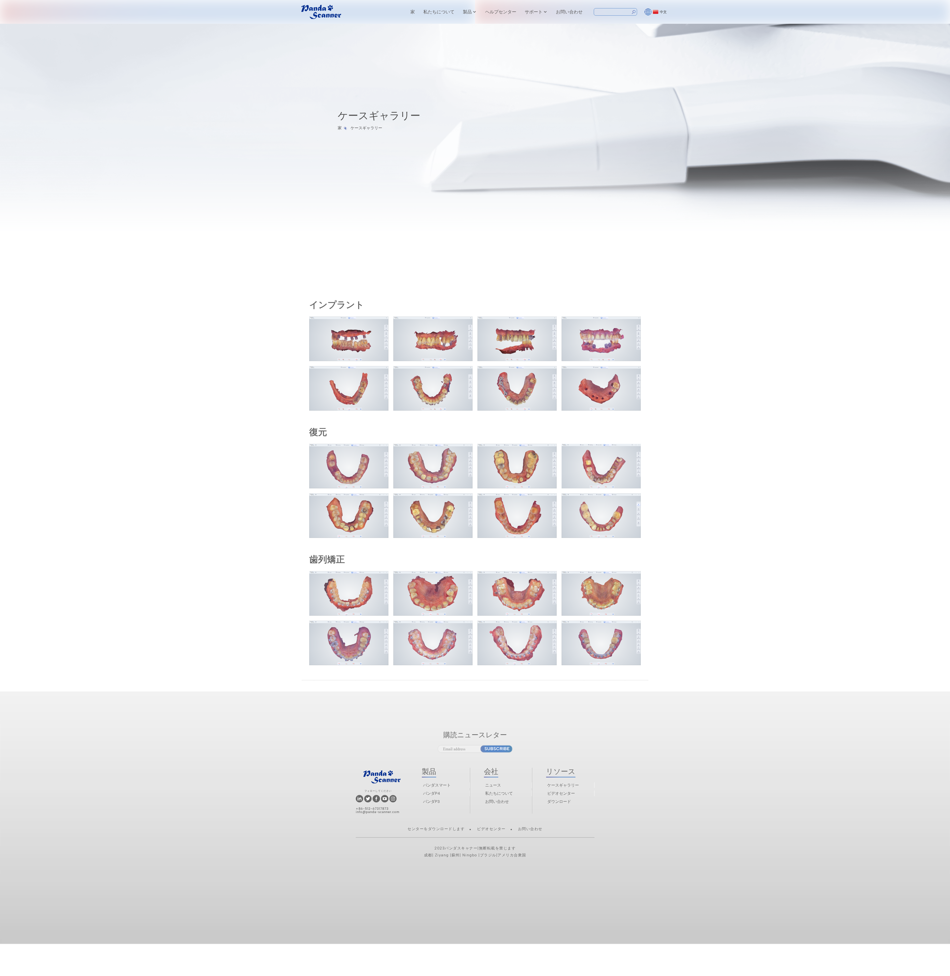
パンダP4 (431, 793)
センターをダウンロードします (436, 829)
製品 (467, 12)
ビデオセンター (561, 793)
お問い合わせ (569, 12)
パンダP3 (431, 801)
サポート (534, 12)
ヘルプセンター (500, 12)
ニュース (493, 785)
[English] (648, 11)
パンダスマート (437, 785)
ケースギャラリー (366, 127)
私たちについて (438, 12)
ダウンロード (559, 801)
